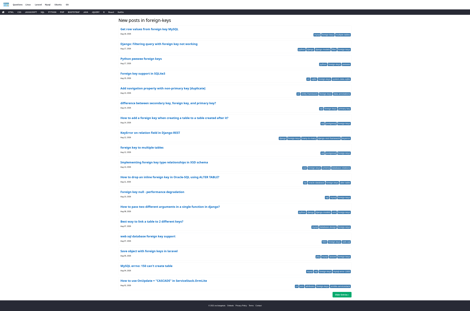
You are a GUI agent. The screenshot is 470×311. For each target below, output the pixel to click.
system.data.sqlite (341, 79)
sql (321, 108)
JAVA (85, 12)
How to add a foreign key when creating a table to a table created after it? (174, 118)
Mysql (47, 4)
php (318, 256)
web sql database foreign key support (147, 236)
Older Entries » (342, 294)
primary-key (344, 108)
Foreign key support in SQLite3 (142, 73)
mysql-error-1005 (341, 271)
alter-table (345, 182)
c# (308, 79)
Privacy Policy (241, 306)
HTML (11, 12)
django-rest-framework (329, 138)
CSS (19, 12)
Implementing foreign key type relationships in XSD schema (164, 162)
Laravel (38, 4)
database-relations (341, 168)
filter (334, 49)
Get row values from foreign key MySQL (149, 29)
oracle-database (316, 182)
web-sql (346, 242)
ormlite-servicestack (340, 286)
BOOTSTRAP (74, 12)
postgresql (331, 123)
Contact (258, 306)
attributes (310, 286)
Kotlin (121, 12)
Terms (251, 306)
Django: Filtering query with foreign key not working (159, 44)
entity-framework (309, 94)
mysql (317, 35)
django (310, 49)
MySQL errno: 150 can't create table (146, 266)
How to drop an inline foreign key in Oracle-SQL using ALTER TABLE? (169, 177)
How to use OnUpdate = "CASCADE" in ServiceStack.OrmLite (163, 281)
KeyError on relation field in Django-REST (150, 133)
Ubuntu (58, 4)
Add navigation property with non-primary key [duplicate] (162, 88)
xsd (304, 168)
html (324, 242)
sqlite (314, 79)
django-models (323, 49)
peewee (346, 64)
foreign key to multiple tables (142, 147)
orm (334, 212)
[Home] (6, 4)
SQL (43, 12)
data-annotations (342, 94)
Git (67, 4)
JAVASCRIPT (31, 12)
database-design (328, 227)
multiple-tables (343, 35)
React (111, 12)
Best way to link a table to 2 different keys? (151, 221)
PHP (62, 12)
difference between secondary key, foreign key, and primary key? (168, 103)
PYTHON (52, 12)
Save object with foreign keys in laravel (149, 251)
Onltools (230, 306)
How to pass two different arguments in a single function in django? (170, 207)
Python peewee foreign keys (141, 59)
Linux (28, 4)
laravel (333, 256)
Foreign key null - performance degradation (152, 192)
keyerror (346, 138)
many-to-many (309, 138)
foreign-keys (328, 35)
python (301, 49)
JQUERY (96, 12)
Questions (18, 4)
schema (326, 168)
